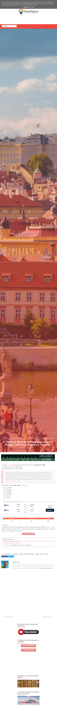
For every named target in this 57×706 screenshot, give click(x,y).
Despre (42, 568)
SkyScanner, (49, 527)
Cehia (21, 438)
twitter (11, 556)
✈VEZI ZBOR (24, 485)
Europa (39, 438)
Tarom (50, 438)
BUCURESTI (27, 541)
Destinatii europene (29, 438)
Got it (32, 7)
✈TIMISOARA (39, 541)
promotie (11, 465)
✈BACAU (10, 543)
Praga (44, 438)
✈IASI (50, 541)
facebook (5, 556)
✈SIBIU (46, 541)
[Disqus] (28, 592)
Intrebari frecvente (49, 568)
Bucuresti (15, 438)
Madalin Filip (22, 447)
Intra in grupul (7, 545)
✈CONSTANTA (17, 543)
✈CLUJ (33, 541)
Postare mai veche (47, 616)
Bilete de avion (7, 438)
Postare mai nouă (9, 616)
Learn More (26, 7)
